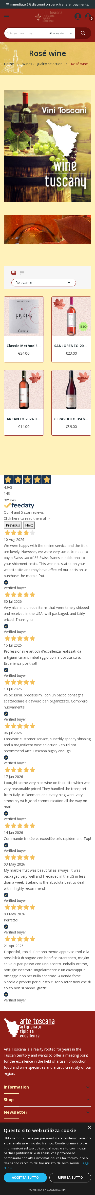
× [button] (89, 1128)
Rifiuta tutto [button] (70, 1177)
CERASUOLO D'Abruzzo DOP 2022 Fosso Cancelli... (71, 419)
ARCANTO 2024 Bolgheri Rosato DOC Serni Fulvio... (24, 419)
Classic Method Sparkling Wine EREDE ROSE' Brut (24, 346)
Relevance (43, 283)
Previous (13, 525)
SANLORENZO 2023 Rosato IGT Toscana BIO (71, 346)
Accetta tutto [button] (25, 1177)
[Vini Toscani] (47, 145)
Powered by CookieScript (47, 1189)
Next (29, 525)
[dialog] (47, 1159)
